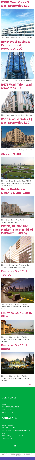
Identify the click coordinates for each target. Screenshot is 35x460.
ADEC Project (11, 154)
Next (31, 384)
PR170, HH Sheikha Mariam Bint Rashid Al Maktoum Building (17, 229)
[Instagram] (20, 446)
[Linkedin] (15, 446)
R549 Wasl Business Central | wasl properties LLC (15, 45)
